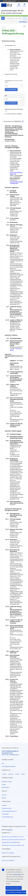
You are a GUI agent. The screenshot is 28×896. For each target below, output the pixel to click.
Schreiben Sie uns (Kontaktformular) (11, 842)
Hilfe (3, 763)
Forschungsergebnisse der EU (9, 811)
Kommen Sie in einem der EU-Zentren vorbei (13, 845)
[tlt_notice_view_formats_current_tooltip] (23, 121)
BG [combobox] (6, 99)
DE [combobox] (6, 85)
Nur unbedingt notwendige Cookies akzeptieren (16, 892)
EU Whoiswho (5, 814)
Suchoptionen (23, 21)
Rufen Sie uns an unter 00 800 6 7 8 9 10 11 (13, 836)
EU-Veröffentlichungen (7, 817)
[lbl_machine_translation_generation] (6, 111)
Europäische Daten (6, 808)
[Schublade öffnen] (4, 27)
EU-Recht (4, 805)
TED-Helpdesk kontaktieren (8, 766)
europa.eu (10, 829)
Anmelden (19, 6)
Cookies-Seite (17, 874)
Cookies (4, 784)
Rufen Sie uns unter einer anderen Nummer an (13, 839)
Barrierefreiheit (5, 787)
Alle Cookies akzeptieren (14, 888)
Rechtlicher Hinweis (7, 781)
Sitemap (4, 797)
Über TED (4, 795)
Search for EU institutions (8, 853)
